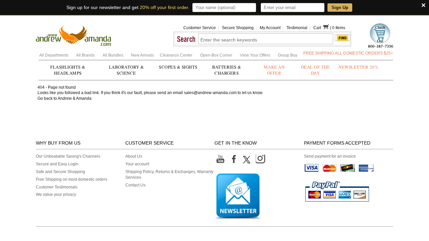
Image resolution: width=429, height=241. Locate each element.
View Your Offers (255, 55)
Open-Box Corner (216, 55)
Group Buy (287, 55)
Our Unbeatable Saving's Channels (68, 156)
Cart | (322, 27)
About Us (133, 156)
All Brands (86, 55)
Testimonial (297, 27)
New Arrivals (143, 55)
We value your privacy (56, 194)
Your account (137, 164)
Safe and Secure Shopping (60, 171)
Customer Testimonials (56, 187)
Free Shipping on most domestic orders (71, 179)
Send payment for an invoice (330, 156)
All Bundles (113, 55)
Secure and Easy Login (57, 164)
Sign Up (339, 7)
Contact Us (135, 185)
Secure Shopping (238, 27)
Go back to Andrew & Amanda (64, 98)
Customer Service (199, 27)
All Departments (54, 55)
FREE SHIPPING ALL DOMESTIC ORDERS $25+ (348, 53)
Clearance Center (176, 55)
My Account (270, 27)
